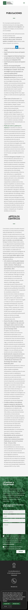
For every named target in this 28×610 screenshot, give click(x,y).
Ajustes (5, 606)
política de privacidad (8, 544)
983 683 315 (14, 586)
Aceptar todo (6, 603)
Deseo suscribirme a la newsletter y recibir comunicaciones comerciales (13, 547)
